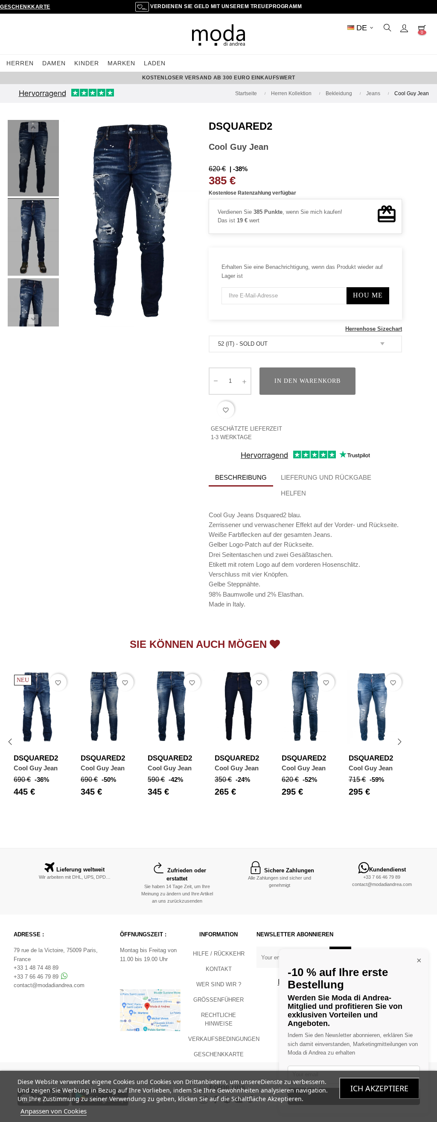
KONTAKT (219, 969)
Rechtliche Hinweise (218, 1019)
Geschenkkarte (25, 7)
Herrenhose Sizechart (373, 329)
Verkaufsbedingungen (223, 1039)
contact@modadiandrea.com (382, 884)
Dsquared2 (240, 126)
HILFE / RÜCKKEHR (219, 953)
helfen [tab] (293, 493)
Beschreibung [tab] (241, 477)
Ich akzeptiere (379, 1088)
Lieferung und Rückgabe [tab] (326, 477)
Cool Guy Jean (36, 768)
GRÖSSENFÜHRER (218, 1000)
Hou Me (368, 295)
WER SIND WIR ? (218, 984)
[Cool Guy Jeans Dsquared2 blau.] (33, 159)
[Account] (404, 28)
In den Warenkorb (307, 381)
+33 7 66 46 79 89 (381, 877)
